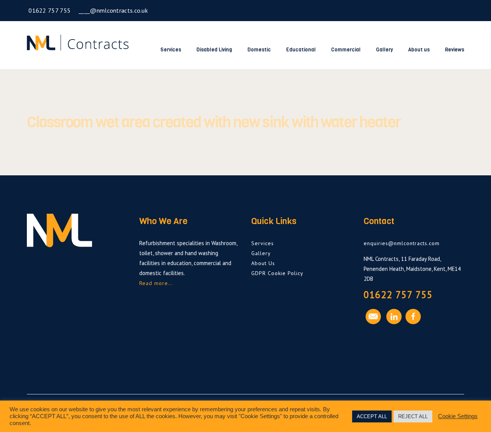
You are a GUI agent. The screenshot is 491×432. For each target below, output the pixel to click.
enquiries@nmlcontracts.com (402, 243)
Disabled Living (214, 49)
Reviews (454, 49)
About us (419, 49)
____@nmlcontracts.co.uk (112, 10)
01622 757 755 (49, 10)
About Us (263, 263)
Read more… (156, 283)
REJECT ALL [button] (413, 416)
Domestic (259, 49)
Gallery (384, 49)
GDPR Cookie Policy (277, 273)
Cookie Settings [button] (458, 416)
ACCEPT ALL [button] (372, 416)
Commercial (346, 49)
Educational (301, 49)
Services (170, 49)
